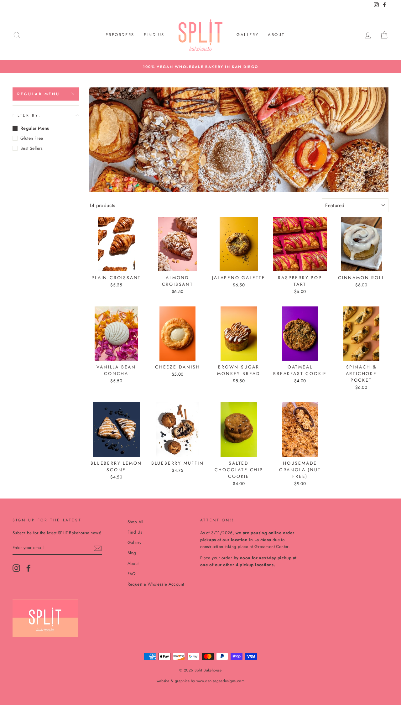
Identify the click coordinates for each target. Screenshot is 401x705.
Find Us (154, 35)
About (276, 35)
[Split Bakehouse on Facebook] (28, 568)
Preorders (120, 35)
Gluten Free (31, 138)
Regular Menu (38, 94)
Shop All (135, 522)
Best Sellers (31, 148)
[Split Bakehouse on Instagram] (16, 568)
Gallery (247, 35)
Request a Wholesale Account (156, 584)
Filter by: (27, 115)
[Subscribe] (98, 548)
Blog (132, 553)
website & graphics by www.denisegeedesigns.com (200, 681)
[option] (200, 66)
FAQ (132, 574)
